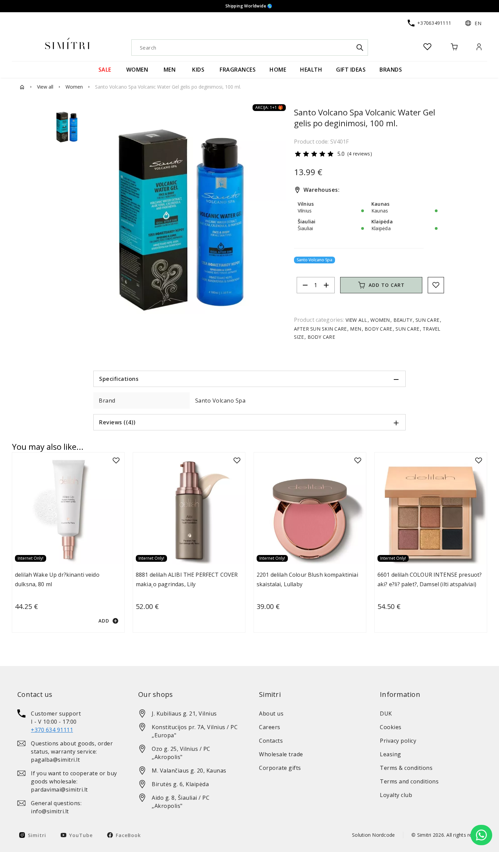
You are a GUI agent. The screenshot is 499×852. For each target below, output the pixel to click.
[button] (473, 28)
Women (74, 92)
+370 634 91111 (52, 730)
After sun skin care (321, 334)
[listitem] (68, 721)
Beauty (402, 325)
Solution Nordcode (373, 835)
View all (45, 92)
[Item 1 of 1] (188, 223)
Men (356, 334)
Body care (378, 334)
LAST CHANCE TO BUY (247, 6)
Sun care (427, 325)
